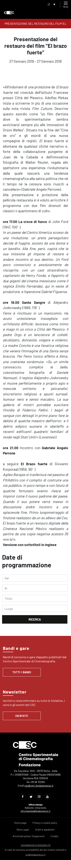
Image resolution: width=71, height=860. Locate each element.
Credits (54, 836)
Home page (20, 822)
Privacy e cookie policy (45, 822)
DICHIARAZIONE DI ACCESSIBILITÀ (35, 845)
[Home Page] (9, 12)
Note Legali (23, 829)
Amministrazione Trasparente (28, 836)
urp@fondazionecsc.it (35, 854)
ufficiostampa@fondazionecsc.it (35, 811)
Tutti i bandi (21, 672)
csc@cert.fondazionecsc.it (38, 785)
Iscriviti (21, 715)
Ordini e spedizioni (44, 829)
